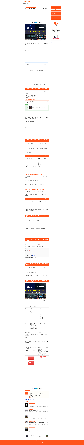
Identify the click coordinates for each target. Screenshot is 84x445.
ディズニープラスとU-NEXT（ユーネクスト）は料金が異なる (36, 66)
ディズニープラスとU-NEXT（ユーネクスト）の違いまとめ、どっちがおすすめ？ (37, 85)
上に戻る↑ (52, 42)
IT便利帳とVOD (42, 442)
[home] (30, 397)
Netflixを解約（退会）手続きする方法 (33, 410)
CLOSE (45, 64)
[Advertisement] (37, 15)
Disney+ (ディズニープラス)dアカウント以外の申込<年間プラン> (30, 362)
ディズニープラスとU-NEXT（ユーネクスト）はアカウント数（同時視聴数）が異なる (37, 77)
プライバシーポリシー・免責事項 (42, 440)
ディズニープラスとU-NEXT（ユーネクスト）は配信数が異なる (36, 70)
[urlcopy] (41, 22)
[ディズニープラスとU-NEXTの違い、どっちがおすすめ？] (36, 22)
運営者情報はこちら (56, 38)
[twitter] (32, 22)
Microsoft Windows (54, 13)
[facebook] (34, 22)
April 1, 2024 (33, 255)
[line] (37, 22)
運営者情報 (37, 440)
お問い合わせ (47, 440)
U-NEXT (43, 356)
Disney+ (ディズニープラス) (30, 358)
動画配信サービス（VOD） (31, 399)
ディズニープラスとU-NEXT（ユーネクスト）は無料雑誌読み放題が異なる (37, 81)
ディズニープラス (27, 399)
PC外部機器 (53, 17)
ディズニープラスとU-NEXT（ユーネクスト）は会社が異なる (36, 75)
